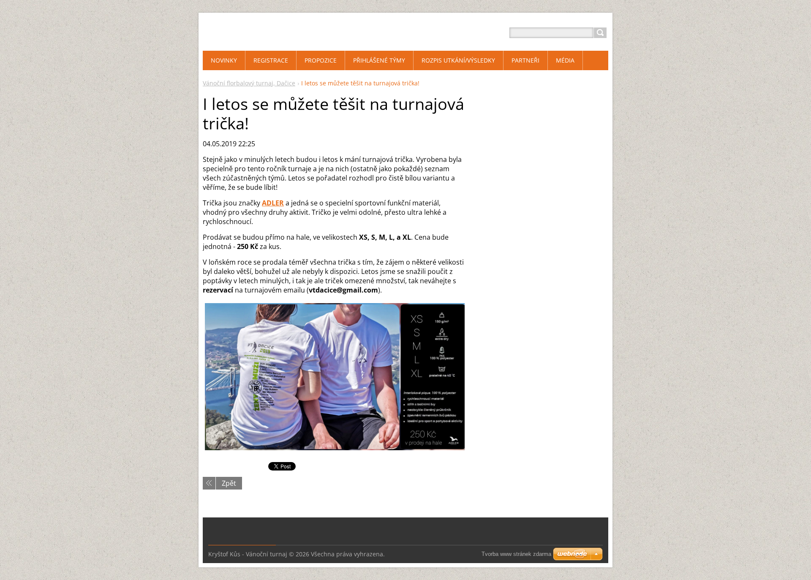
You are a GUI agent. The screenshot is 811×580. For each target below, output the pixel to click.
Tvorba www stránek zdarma (516, 554)
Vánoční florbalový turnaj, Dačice (249, 83)
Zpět (229, 483)
